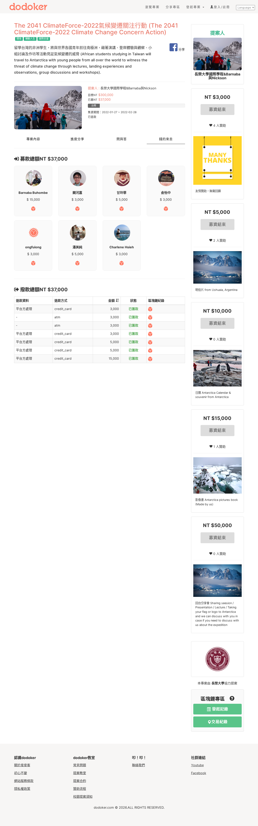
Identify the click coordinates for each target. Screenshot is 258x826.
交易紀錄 (219, 722)
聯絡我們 (138, 765)
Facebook (198, 773)
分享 (181, 49)
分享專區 (173, 7)
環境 (19, 38)
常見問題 (79, 765)
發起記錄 (219, 709)
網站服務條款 (23, 781)
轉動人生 (30, 38)
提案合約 (79, 781)
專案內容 (33, 139)
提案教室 (79, 773)
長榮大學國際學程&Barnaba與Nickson (217, 76)
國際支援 (44, 38)
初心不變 (20, 773)
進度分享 (77, 139)
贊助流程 (79, 789)
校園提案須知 (83, 797)
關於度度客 (22, 765)
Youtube (197, 765)
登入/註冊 (222, 7)
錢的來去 (166, 139)
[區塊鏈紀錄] (150, 309)
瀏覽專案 (152, 7)
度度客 (31, 6)
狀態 (133, 301)
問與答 (122, 139)
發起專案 (194, 7)
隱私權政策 (22, 789)
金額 (111, 301)
